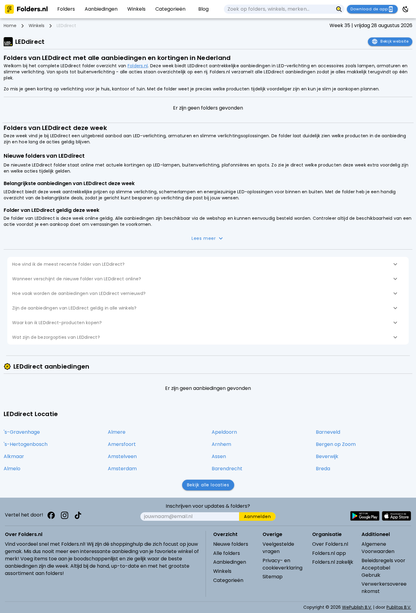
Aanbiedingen (229, 562)
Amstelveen (122, 456)
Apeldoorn (224, 432)
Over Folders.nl (330, 544)
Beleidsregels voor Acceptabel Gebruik (383, 568)
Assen (219, 456)
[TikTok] (77, 515)
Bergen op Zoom (336, 444)
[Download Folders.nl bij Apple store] (396, 516)
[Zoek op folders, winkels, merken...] (339, 9)
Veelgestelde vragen (278, 548)
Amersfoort (122, 444)
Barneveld (328, 432)
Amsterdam (122, 468)
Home (10, 26)
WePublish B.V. (357, 607)
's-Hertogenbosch (26, 444)
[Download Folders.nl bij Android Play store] (364, 516)
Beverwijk (327, 456)
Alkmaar (14, 456)
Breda (323, 468)
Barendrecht (227, 468)
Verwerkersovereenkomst (384, 587)
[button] (208, 264)
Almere (116, 432)
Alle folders (226, 553)
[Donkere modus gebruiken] (405, 9)
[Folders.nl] (26, 9)
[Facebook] (51, 515)
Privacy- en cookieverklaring (282, 564)
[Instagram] (64, 515)
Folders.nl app (329, 553)
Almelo (12, 468)
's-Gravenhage (22, 432)
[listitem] (66, 9)
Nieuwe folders (230, 544)
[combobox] (278, 9)
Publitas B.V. (398, 607)
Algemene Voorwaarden (377, 548)
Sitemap (273, 576)
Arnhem (221, 444)
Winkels (36, 26)
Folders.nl (138, 66)
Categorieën (228, 580)
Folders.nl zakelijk (332, 562)
